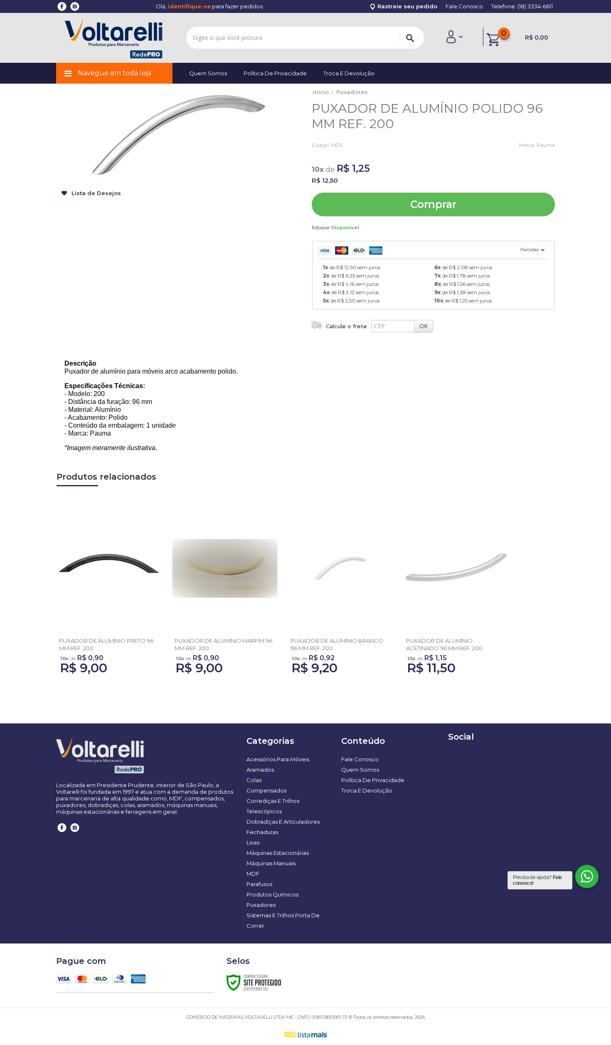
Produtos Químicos (272, 894)
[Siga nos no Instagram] (75, 833)
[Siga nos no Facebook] (62, 833)
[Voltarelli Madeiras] (113, 38)
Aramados (260, 769)
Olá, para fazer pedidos (209, 6)
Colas (253, 780)
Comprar (433, 204)
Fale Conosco (464, 6)
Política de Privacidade (275, 73)
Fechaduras (262, 832)
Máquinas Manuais (271, 863)
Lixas (252, 842)
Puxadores (352, 92)
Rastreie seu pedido (406, 6)
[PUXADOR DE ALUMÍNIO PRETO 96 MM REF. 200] (108, 592)
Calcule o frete (346, 326)
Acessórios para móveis (277, 759)
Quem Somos (208, 73)
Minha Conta (454, 36)
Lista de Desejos (95, 193)
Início (321, 92)
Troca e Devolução (348, 73)
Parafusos (259, 884)
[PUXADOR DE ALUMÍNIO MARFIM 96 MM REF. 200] (224, 592)
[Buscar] (410, 37)
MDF (252, 873)
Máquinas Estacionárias (277, 852)
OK (423, 326)
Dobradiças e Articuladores (283, 821)
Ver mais (109, 626)
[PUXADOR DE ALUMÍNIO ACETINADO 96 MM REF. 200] (455, 592)
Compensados (266, 790)
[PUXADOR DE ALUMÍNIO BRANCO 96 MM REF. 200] (340, 592)
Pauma (546, 145)
